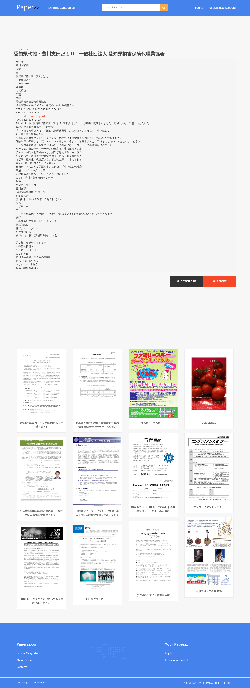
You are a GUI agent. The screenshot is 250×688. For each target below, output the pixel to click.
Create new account (176, 660)
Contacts (22, 667)
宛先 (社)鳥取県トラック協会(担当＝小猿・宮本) (41, 424)
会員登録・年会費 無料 (209, 591)
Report (221, 281)
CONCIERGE (209, 422)
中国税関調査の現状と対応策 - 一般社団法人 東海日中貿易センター (41, 512)
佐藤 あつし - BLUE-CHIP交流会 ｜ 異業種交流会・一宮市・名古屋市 (153, 509)
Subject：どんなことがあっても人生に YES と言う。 (41, 601)
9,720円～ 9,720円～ (153, 422)
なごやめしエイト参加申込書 (153, 595)
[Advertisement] (125, 32)
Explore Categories (27, 653)
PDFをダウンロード (97, 599)
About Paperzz (25, 660)
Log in (168, 653)
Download (187, 281)
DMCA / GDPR (212, 682)
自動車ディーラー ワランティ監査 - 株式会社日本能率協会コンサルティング (97, 512)
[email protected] (41, 116)
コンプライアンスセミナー (209, 507)
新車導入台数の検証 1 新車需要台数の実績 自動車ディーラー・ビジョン (97, 424)
